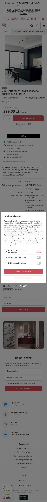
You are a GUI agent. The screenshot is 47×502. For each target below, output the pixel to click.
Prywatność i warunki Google (13, 235)
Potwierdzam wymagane (23, 278)
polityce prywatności (18, 231)
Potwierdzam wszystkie (23, 271)
